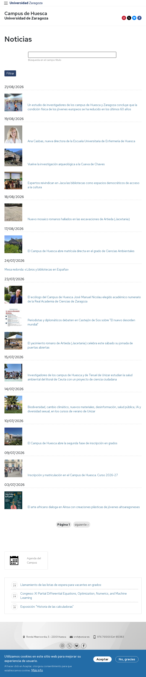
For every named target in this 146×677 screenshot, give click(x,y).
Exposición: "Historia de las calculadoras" (47, 607)
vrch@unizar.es (81, 636)
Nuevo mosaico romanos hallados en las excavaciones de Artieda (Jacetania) (79, 219)
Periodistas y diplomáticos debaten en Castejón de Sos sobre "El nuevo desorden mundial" (81, 322)
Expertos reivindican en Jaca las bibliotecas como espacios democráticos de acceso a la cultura (83, 185)
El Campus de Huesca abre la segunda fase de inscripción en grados (72, 443)
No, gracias (127, 659)
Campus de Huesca (25, 13)
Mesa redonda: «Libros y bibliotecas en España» (36, 269)
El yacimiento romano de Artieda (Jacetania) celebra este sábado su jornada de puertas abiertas (80, 345)
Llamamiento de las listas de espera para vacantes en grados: (60, 585)
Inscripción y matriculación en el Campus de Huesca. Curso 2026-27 (73, 475)
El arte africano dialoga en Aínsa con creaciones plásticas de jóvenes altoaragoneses (84, 507)
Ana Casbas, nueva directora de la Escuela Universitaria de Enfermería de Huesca (81, 141)
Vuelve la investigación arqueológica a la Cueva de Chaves (66, 164)
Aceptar (102, 659)
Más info (37, 670)
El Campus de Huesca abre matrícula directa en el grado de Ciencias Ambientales (81, 251)
